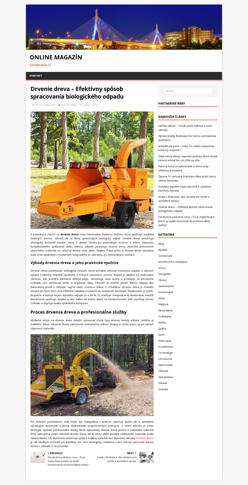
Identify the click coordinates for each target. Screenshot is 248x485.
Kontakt (36, 75)
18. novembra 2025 (45, 104)
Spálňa (162, 328)
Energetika (164, 274)
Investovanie (165, 292)
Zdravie (162, 383)
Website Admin (69, 104)
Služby (162, 322)
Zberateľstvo (165, 377)
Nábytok (163, 304)
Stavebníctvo (165, 346)
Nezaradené (165, 310)
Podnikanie (164, 316)
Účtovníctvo (165, 359)
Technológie (165, 352)
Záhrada (163, 371)
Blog (161, 243)
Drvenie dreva (145, 438)
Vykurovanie (165, 365)
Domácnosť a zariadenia (172, 261)
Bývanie (163, 249)
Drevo (86, 104)
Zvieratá (163, 389)
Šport (161, 334)
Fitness (162, 280)
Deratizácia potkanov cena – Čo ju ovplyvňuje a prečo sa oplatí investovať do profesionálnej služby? (186, 221)
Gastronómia (166, 286)
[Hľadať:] (188, 91)
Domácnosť (165, 255)
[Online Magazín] (124, 47)
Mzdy (161, 298)
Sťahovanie (164, 340)
